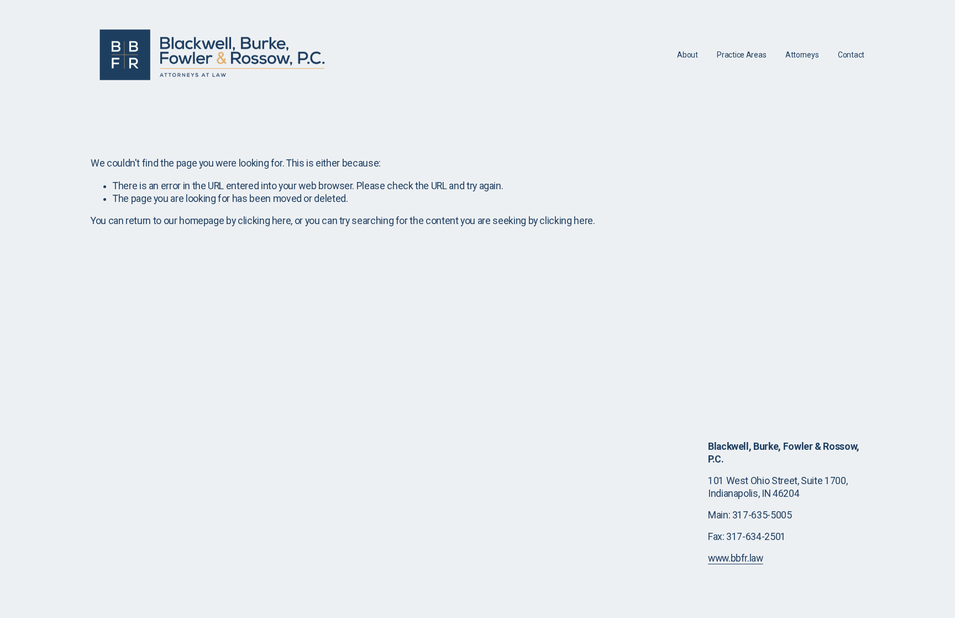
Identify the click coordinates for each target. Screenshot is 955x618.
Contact (851, 54)
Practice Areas (741, 54)
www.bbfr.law (735, 558)
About (687, 54)
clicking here (264, 220)
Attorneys (802, 54)
